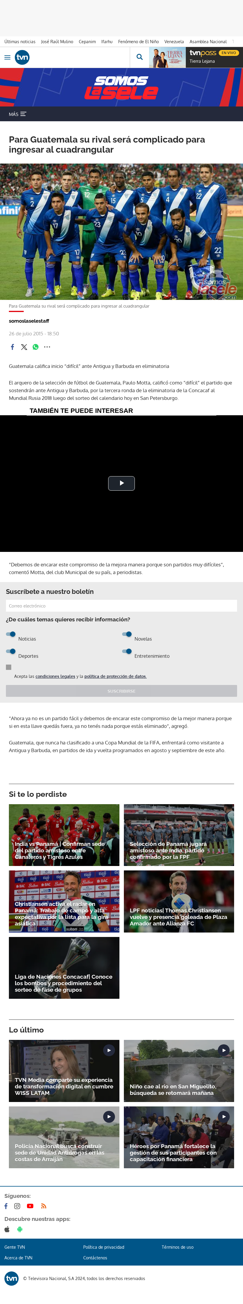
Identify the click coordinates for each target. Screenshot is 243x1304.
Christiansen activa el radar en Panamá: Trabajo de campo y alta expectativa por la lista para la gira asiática (61, 914)
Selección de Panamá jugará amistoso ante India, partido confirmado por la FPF (168, 850)
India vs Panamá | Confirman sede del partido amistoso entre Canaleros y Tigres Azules (60, 850)
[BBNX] (11, 1278)
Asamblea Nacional (208, 41)
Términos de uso (178, 1247)
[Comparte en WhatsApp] (35, 347)
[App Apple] (8, 1229)
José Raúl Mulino (57, 41)
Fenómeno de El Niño (138, 41)
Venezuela (174, 41)
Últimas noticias (20, 41)
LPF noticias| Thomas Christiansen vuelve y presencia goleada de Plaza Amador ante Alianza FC (178, 917)
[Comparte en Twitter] (24, 347)
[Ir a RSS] (45, 1206)
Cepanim (87, 41)
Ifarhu (107, 41)
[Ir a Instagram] (18, 1206)
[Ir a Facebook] (7, 1206)
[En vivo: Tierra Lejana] (167, 57)
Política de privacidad (103, 1247)
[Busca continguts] (139, 57)
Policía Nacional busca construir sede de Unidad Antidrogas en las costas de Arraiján (59, 1152)
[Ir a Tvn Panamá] (72, 57)
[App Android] (21, 1229)
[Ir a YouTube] (31, 1206)
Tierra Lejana (202, 61)
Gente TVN (14, 1247)
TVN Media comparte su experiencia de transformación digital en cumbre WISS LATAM (64, 1086)
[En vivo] (192, 52)
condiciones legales (55, 676)
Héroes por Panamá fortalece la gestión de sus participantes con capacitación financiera (173, 1152)
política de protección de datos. (115, 676)
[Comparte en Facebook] (12, 347)
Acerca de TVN (18, 1257)
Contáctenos (95, 1257)
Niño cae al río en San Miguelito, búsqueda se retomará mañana (173, 1089)
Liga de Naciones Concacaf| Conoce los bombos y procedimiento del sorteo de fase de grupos (63, 983)
